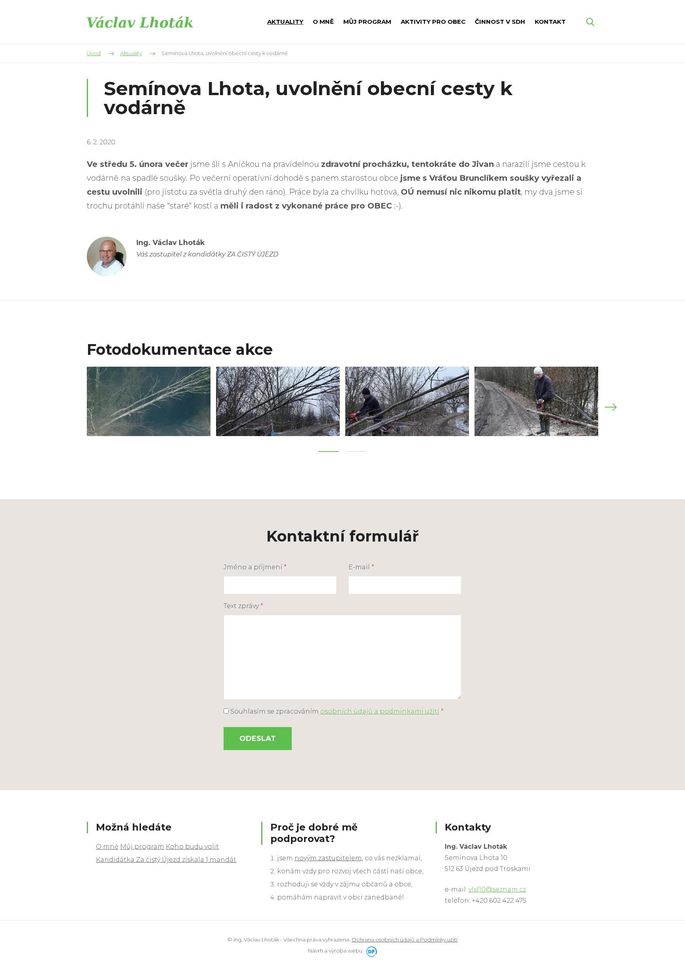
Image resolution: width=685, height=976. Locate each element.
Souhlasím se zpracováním (336, 711)
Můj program (142, 846)
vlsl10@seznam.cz (497, 889)
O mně (107, 846)
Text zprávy (243, 606)
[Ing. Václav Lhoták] (140, 21)
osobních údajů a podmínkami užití (379, 711)
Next (611, 407)
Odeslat (257, 738)
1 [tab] (329, 451)
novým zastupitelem (328, 858)
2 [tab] (356, 451)
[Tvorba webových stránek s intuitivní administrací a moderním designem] (370, 950)
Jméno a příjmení (255, 567)
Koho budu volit (192, 846)
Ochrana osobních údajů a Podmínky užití (404, 939)
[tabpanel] (148, 401)
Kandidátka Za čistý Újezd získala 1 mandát (166, 859)
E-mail (361, 567)
